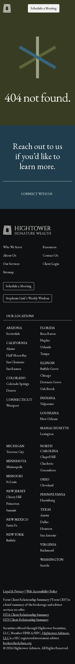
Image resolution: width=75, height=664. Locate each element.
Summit (11, 510)
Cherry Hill (13, 497)
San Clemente (15, 362)
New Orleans (49, 419)
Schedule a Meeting (44, 8)
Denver (11, 390)
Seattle (44, 565)
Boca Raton (48, 333)
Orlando (45, 347)
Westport (12, 405)
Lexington (47, 434)
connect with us (36, 194)
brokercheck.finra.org (17, 643)
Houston (46, 528)
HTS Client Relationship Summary (26, 619)
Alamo (10, 349)
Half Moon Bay (16, 355)
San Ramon (13, 369)
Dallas (44, 522)
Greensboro (48, 470)
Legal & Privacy (13, 591)
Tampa (44, 354)
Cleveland (46, 485)
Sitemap (8, 272)
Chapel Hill (47, 457)
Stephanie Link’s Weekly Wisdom (27, 298)
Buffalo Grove (49, 369)
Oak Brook (47, 389)
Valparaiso (47, 404)
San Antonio (48, 535)
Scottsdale (13, 333)
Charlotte (46, 463)
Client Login (51, 264)
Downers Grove (50, 382)
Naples (45, 340)
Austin (44, 515)
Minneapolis (14, 467)
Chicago (45, 375)
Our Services (11, 264)
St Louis (11, 482)
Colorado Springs (17, 384)
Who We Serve (12, 247)
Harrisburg (47, 500)
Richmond (47, 550)
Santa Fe (11, 525)
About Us (9, 255)
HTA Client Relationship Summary (26, 614)
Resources (49, 247)
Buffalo (11, 540)
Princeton (12, 503)
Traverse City (15, 452)
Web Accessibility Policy (41, 591)
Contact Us (50, 255)
